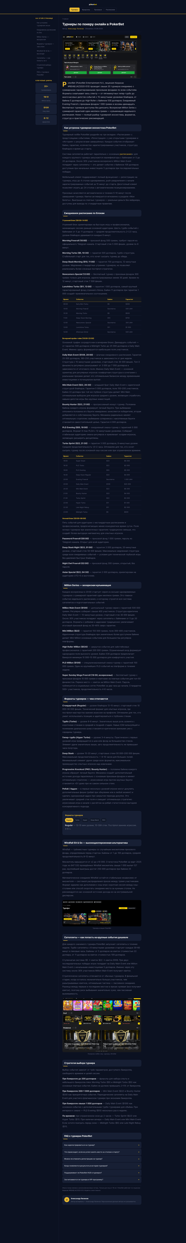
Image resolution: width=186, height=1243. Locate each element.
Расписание (110, 10)
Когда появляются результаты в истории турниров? (86, 1166)
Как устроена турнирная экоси (43, 24)
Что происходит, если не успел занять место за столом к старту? (91, 1152)
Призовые (98, 10)
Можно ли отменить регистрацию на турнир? (83, 1159)
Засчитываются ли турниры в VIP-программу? (83, 1180)
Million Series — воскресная (43, 38)
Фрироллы (86, 10)
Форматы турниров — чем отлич (45, 45)
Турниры (74, 10)
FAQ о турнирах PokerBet (43, 73)
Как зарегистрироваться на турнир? (79, 1145)
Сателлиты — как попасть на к (43, 59)
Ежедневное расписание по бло (46, 31)
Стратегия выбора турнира (44, 66)
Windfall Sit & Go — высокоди (44, 52)
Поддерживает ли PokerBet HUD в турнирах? (83, 1173)
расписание (125, 154)
